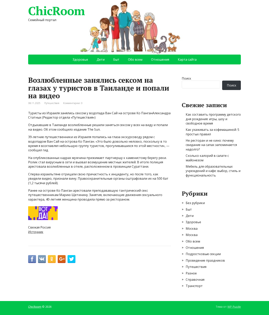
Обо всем (135, 59)
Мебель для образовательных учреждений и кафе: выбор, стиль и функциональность (213, 170)
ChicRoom (56, 11)
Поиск (186, 78)
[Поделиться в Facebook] (32, 259)
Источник (35, 232)
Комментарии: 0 (72, 103)
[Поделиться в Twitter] (71, 259)
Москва (192, 228)
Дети (101, 59)
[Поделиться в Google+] (62, 259)
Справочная (195, 279)
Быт (116, 59)
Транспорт (194, 286)
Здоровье (80, 59)
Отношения (160, 59)
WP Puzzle (234, 306)
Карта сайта (187, 59)
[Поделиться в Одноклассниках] (52, 259)
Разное (191, 273)
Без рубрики (195, 203)
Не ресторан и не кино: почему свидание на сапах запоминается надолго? (211, 144)
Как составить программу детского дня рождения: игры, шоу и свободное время (213, 118)
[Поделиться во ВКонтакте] (42, 259)
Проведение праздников (205, 260)
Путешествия (51, 103)
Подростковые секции (203, 254)
